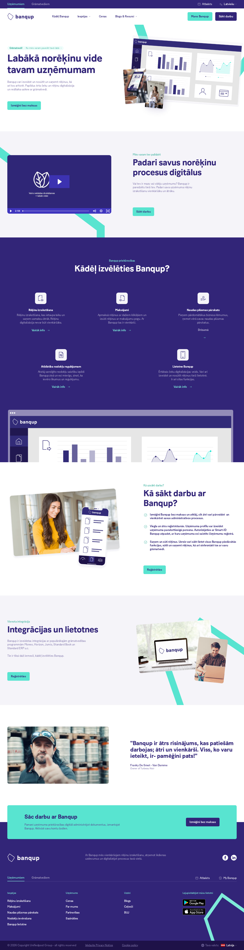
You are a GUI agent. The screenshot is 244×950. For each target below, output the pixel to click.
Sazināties (72, 918)
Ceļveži (128, 906)
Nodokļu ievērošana (19, 918)
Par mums (72, 906)
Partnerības (73, 912)
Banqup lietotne (17, 924)
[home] (22, 16)
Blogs (127, 901)
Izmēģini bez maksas (24, 105)
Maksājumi (13, 906)
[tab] (15, 878)
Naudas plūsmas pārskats (22, 912)
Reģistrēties (154, 569)
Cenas (103, 16)
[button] (229, 4)
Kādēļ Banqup (60, 16)
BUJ (126, 912)
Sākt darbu (226, 16)
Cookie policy (130, 945)
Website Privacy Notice (99, 945)
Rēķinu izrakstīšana (18, 901)
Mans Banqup (200, 16)
